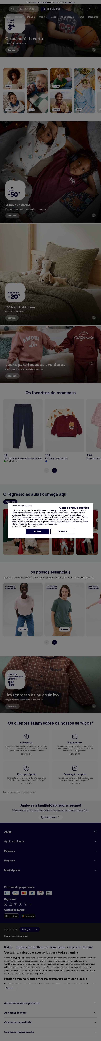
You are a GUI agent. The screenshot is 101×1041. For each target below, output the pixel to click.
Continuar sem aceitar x (22, 506)
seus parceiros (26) (29, 510)
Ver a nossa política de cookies (25, 526)
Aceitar (37, 531)
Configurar (62, 531)
